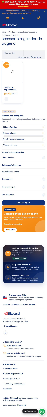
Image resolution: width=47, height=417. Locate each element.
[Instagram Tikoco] (5, 332)
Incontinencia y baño (10, 172)
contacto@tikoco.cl (16, 353)
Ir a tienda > (10, 230)
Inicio (4, 32)
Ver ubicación (11, 326)
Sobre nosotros (10, 369)
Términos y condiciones (14, 384)
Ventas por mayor (11, 379)
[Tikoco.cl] (11, 313)
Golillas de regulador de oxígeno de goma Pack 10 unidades (12, 88)
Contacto (7, 389)
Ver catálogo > (23, 203)
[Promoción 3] (8, 229)
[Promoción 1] (4, 229)
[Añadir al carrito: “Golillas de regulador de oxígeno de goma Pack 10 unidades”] (6, 99)
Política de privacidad (13, 374)
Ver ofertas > (23, 7)
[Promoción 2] (5, 229)
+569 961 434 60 (14, 346)
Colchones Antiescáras (11, 165)
